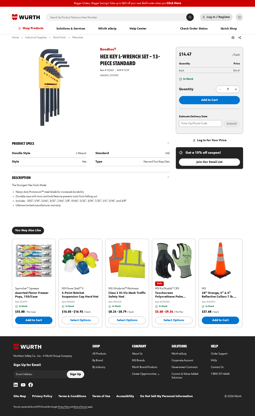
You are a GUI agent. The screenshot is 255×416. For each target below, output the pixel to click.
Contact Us (217, 367)
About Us (137, 353)
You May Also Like (28, 230)
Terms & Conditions (72, 396)
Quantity (186, 89)
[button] (53, 88)
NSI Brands (138, 360)
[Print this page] (233, 37)
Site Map (19, 396)
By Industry (98, 367)
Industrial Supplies (36, 37)
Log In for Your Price (211, 140)
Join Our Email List (209, 162)
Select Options (80, 320)
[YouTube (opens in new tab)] (23, 385)
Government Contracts (185, 367)
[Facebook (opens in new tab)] (30, 385)
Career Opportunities (144, 373)
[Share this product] (239, 37)
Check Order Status (194, 28)
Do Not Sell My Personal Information (166, 396)
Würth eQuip (107, 28)
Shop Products (33, 28)
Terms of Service (80, 407)
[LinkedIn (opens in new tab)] (15, 385)
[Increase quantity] (236, 89)
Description (21, 178)
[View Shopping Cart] (239, 17)
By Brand (97, 360)
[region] (127, 3)
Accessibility (125, 396)
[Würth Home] (26, 17)
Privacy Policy (42, 396)
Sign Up (75, 374)
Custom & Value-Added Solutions (185, 375)
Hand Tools (59, 37)
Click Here (174, 3)
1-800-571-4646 (220, 373)
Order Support (219, 353)
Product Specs (23, 144)
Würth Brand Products (144, 367)
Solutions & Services (70, 28)
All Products (99, 353)
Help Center (138, 28)
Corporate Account (182, 360)
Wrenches (77, 37)
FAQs (214, 360)
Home (15, 37)
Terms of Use (101, 396)
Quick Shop (229, 28)
